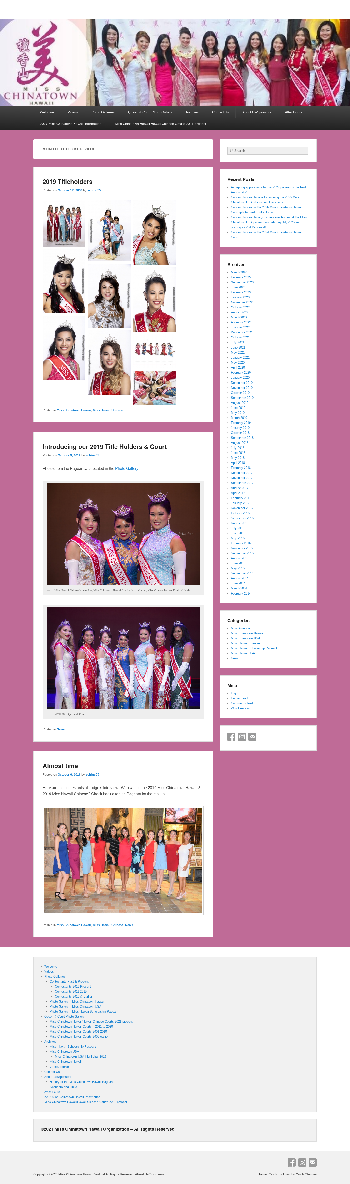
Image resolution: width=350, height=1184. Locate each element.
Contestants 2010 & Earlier (73, 996)
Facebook (231, 737)
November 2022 (242, 302)
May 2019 (238, 413)
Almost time (60, 765)
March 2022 (239, 317)
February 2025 (241, 277)
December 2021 (242, 332)
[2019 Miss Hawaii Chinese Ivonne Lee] (109, 327)
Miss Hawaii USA (243, 653)
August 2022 (239, 312)
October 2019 (240, 393)
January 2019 (240, 428)
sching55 (94, 190)
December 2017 (242, 473)
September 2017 (242, 483)
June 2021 (238, 347)
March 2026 (239, 272)
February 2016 (241, 543)
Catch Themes (306, 1174)
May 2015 (238, 568)
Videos (73, 112)
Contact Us (220, 112)
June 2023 (238, 287)
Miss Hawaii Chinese (108, 410)
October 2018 (240, 433)
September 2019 (242, 398)
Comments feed (242, 703)
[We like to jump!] (154, 367)
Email (252, 737)
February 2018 (241, 468)
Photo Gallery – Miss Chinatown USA (75, 1006)
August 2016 (239, 523)
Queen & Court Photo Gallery (150, 112)
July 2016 (237, 528)
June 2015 (238, 563)
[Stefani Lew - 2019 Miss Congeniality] (109, 393)
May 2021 (238, 352)
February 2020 (241, 372)
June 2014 (238, 583)
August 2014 (239, 578)
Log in (235, 693)
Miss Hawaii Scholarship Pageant (254, 648)
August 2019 (239, 403)
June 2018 (238, 453)
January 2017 (240, 503)
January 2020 (240, 377)
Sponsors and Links (63, 1087)
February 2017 (241, 498)
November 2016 (242, 508)
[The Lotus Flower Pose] (154, 404)
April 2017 (238, 493)
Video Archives (60, 1067)
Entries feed (239, 698)
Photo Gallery (126, 468)
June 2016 (238, 533)
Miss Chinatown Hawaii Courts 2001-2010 (78, 1031)
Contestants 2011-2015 (71, 991)
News (61, 729)
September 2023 (242, 282)
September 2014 (242, 573)
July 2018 (237, 448)
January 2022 (240, 327)
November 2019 (242, 388)
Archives (192, 112)
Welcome (47, 112)
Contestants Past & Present (69, 981)
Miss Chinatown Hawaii (74, 410)
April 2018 (238, 463)
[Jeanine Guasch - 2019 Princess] (64, 379)
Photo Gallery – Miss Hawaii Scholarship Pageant (84, 1011)
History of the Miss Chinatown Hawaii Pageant (82, 1082)
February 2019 (241, 423)
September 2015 (242, 553)
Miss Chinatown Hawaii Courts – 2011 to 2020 (81, 1026)
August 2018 (239, 443)
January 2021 (240, 357)
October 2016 (240, 513)
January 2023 (240, 297)
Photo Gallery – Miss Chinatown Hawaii (77, 1001)
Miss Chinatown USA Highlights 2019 (80, 1056)
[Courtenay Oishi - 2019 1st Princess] (154, 330)
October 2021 (240, 337)
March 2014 (239, 588)
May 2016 (238, 538)
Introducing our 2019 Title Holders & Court (105, 446)
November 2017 (242, 478)
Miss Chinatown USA (245, 638)
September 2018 (242, 438)
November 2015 (242, 548)
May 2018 (238, 458)
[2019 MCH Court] (64, 245)
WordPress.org (241, 708)
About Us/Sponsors (256, 112)
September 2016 (242, 518)
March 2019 (239, 418)
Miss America (240, 628)
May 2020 (238, 362)
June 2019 (238, 408)
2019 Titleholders (67, 181)
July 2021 (237, 342)
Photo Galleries (103, 112)
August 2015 (239, 558)
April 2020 (238, 367)
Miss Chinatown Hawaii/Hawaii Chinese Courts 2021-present (160, 124)
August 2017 (239, 488)
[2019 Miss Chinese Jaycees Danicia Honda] (64, 312)
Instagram (242, 737)
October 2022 (240, 307)
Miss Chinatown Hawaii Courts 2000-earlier (79, 1036)
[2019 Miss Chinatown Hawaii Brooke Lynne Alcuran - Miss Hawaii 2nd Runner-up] (154, 263)
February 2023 (241, 292)
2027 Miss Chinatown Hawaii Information (70, 124)
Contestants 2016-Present (73, 986)
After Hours (293, 112)
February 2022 (241, 322)
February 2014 (241, 593)
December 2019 (242, 382)
